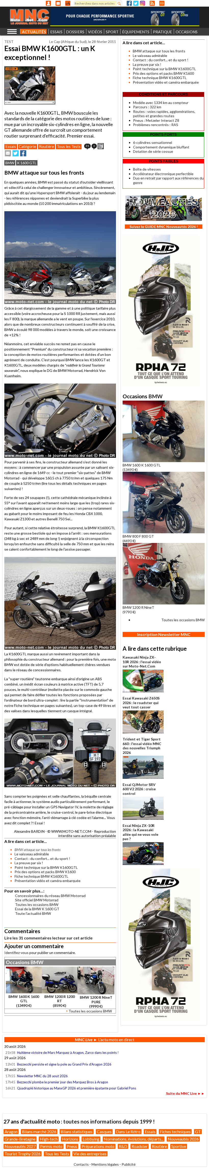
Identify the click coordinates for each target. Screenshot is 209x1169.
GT (198, 1131)
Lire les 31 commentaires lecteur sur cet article (48, 937)
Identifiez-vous (16, 952)
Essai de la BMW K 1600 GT (37, 909)
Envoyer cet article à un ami (8, 153)
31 (87, 146)
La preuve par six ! (29, 863)
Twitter (135, 3)
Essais (10, 146)
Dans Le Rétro (128, 1131)
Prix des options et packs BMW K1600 (45, 872)
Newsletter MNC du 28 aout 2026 (42, 1076)
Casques (104, 1131)
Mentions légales (105, 1164)
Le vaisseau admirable (32, 854)
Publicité (129, 1164)
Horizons (70, 1138)
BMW (9, 163)
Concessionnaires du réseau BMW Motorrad (50, 895)
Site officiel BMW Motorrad (36, 900)
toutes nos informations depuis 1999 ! (109, 1121)
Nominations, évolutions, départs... (133, 1138)
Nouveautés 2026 (183, 1138)
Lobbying (91, 1138)
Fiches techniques (175, 1131)
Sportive (178, 1146)
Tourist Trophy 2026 (23, 1153)
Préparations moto (98, 1146)
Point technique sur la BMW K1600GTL (46, 867)
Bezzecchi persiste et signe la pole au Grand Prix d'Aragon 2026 (64, 1064)
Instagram (142, 3)
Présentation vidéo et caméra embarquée (48, 880)
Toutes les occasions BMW (36, 904)
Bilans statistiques (77, 1131)
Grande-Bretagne (20, 1138)
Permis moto (51, 1146)
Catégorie (27, 146)
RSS (152, 3)
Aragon (11, 1131)
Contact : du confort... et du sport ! (42, 858)
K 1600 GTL (26, 163)
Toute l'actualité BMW (33, 913)
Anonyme (48, 3)
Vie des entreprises (90, 1153)
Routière (46, 146)
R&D (123, 1146)
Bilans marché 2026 (39, 1131)
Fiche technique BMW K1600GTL (41, 876)
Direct (161, 3)
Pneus (72, 1146)
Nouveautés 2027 (20, 1146)
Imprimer (101, 146)
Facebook (129, 3)
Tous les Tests (69, 146)
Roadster (140, 1146)
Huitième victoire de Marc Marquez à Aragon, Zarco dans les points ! (68, 1053)
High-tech (49, 1138)
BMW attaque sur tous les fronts (159, 51)
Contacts (81, 1164)
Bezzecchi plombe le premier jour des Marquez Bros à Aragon (62, 1082)
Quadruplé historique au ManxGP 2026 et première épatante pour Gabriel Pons (76, 1088)
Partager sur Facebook (23, 153)
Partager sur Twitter (15, 153)
